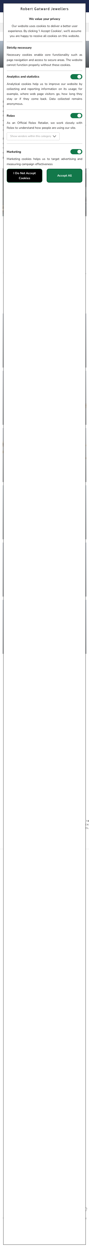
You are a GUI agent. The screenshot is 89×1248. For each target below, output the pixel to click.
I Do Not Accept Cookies (24, 175)
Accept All (64, 176)
